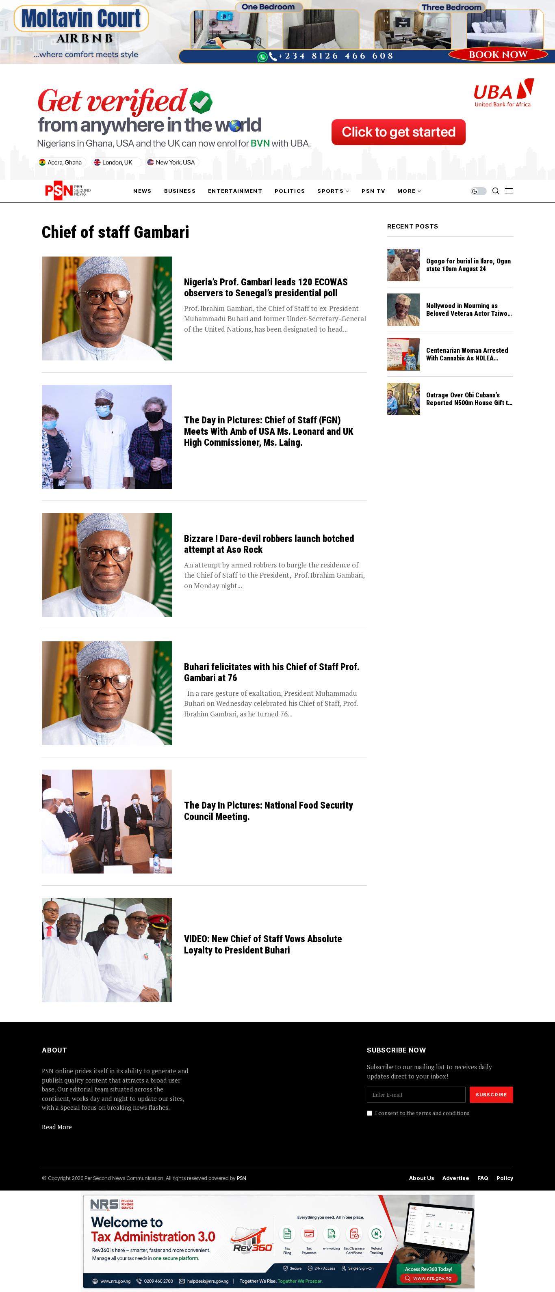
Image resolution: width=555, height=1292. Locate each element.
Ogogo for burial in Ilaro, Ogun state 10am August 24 (468, 265)
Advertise (455, 1178)
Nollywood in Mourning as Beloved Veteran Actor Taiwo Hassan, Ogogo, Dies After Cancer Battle (466, 317)
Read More (57, 1127)
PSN (241, 1178)
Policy (504, 1178)
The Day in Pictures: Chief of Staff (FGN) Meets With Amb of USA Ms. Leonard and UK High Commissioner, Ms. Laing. (268, 431)
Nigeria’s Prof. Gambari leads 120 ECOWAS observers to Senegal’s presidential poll (266, 288)
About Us (421, 1178)
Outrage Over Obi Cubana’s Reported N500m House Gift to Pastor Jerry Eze (469, 402)
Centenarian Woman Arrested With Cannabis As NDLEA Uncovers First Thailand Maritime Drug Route (467, 362)
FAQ (482, 1178)
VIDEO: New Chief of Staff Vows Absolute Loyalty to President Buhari (263, 945)
